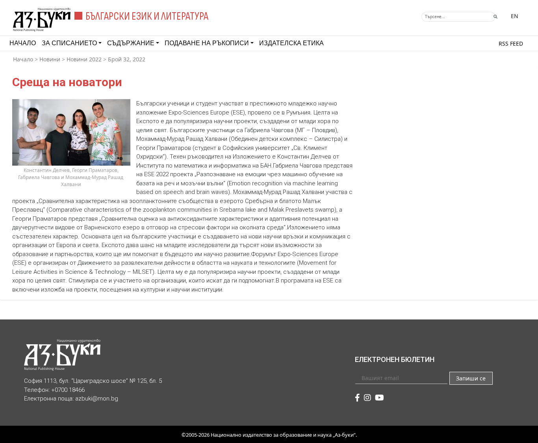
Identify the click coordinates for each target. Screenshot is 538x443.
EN (514, 16)
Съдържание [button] (130, 43)
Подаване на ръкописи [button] (207, 43)
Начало (22, 43)
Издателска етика (291, 43)
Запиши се (471, 378)
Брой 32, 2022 (126, 59)
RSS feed (511, 43)
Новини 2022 (84, 59)
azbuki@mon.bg (96, 398)
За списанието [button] (69, 43)
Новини (49, 59)
